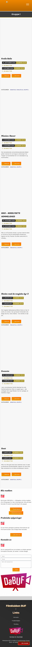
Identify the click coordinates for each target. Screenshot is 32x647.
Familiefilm (19, 89)
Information (16, 617)
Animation (13, 89)
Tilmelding (16, 624)
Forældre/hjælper (16, 620)
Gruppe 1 (26, 89)
